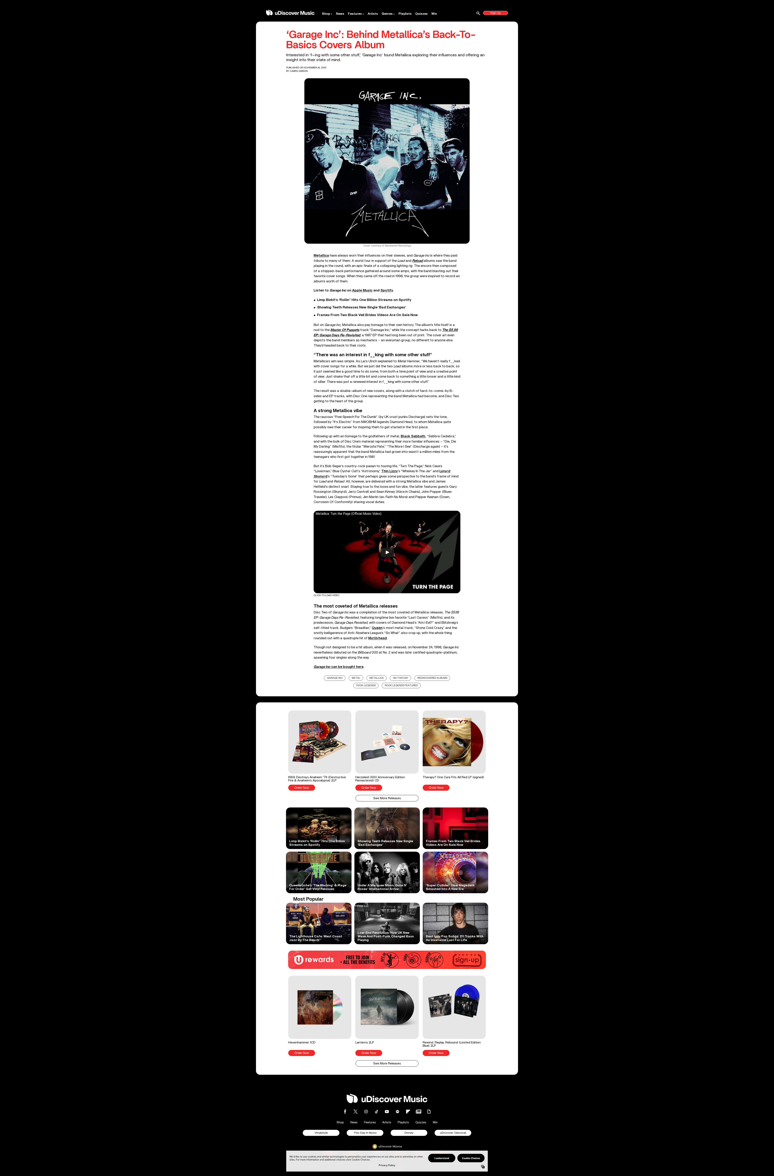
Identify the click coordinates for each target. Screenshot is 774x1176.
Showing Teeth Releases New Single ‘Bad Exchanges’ (361, 307)
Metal (356, 678)
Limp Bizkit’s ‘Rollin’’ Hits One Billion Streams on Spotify (364, 300)
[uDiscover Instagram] (366, 1111)
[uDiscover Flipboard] (408, 1111)
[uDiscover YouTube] (387, 1111)
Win (434, 13)
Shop (326, 13)
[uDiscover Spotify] (397, 1111)
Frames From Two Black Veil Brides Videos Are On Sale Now (367, 315)
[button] (319, 750)
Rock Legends (366, 685)
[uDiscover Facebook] (345, 1111)
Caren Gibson (299, 71)
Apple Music (362, 290)
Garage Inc (335, 678)
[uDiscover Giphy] (429, 1111)
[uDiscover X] (355, 1111)
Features (355, 13)
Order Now (301, 787)
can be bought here (338, 666)
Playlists (405, 13)
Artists (373, 13)
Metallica (376, 678)
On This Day (400, 678)
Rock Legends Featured (401, 685)
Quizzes (421, 13)
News (340, 13)
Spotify (386, 290)
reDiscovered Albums (432, 678)
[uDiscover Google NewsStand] (418, 1111)
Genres (387, 13)
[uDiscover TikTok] (376, 1111)
